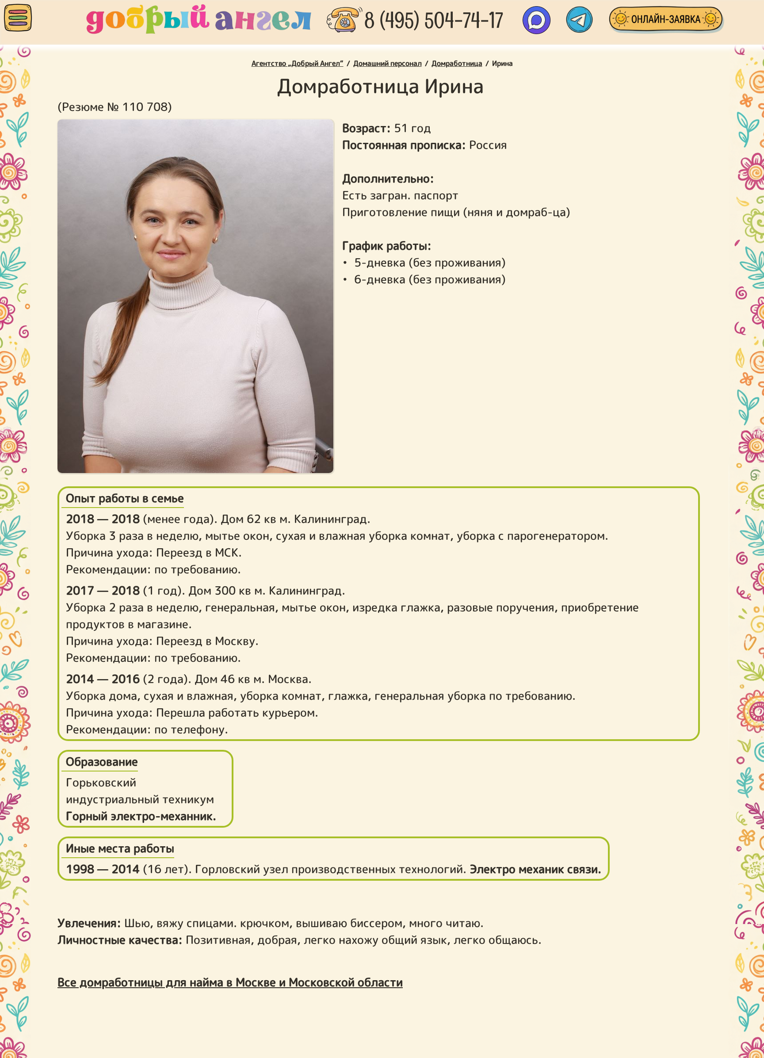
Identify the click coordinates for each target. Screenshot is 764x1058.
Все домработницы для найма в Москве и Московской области (230, 982)
